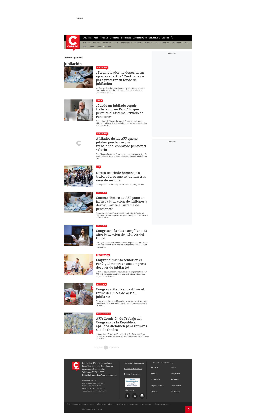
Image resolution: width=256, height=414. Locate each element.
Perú (96, 37)
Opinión (175, 379)
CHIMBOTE (107, 43)
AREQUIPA (86, 43)
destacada (103, 255)
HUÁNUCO (148, 43)
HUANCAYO (138, 43)
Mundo (104, 37)
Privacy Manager (99, 393)
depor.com (134, 404)
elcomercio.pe (88, 404)
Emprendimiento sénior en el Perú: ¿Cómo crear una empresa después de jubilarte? (121, 263)
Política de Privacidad (133, 369)
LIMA (185, 43)
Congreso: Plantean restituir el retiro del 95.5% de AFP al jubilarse (120, 293)
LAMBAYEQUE (176, 43)
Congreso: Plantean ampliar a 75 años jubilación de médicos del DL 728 (121, 234)
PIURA (85, 47)
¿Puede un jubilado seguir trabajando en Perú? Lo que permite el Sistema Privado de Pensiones (119, 111)
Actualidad (103, 314)
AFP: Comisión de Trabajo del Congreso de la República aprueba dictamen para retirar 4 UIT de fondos (121, 324)
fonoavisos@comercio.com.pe (104, 375)
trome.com (146, 404)
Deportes (114, 37)
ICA (156, 43)
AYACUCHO (97, 43)
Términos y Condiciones (134, 363)
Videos (165, 37)
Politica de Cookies (132, 374)
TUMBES (108, 47)
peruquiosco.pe (88, 409)
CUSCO (116, 43)
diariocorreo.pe (161, 404)
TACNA (99, 47)
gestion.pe (121, 404)
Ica (98, 167)
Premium (175, 391)
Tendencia (154, 37)
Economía (126, 37)
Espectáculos (140, 37)
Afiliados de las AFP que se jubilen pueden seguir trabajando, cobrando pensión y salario (121, 144)
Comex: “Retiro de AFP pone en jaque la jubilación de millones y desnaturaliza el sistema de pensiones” (121, 203)
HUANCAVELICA (126, 43)
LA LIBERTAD (164, 43)
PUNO (92, 47)
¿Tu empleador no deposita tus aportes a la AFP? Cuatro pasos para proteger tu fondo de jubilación (120, 78)
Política (87, 37)
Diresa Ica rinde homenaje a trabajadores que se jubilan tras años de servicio (121, 176)
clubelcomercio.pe (105, 404)
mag (100, 409)
